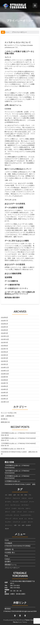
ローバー (30, 522)
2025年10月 (5, 339)
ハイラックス (8, 515)
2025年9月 (4, 342)
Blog (6, 555)
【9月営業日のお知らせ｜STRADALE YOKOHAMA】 (18, 433)
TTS (30, 495)
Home (7, 540)
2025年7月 (4, 349)
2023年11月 (5, 402)
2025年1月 (4, 364)
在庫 (15, 525)
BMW (10, 495)
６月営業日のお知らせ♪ (8, 449)
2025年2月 (4, 361)
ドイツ (25, 511)
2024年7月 (4, 383)
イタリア (30, 498)
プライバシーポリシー (12, 568)
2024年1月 (4, 399)
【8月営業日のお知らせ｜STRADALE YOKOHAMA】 (18, 438)
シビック (7, 508)
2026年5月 (4, 327)
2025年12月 (5, 336)
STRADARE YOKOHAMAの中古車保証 (18, 546)
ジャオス (14, 508)
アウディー (8, 498)
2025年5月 (4, 355)
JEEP (14, 495)
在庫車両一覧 (9, 549)
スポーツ (28, 508)
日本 (19, 525)
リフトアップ (16, 522)
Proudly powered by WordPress (13, 620)
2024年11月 (5, 370)
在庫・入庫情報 (6, 416)
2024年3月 (4, 392)
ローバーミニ (8, 525)
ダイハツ (7, 511)
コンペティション (15, 505)
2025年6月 (4, 352)
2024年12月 (5, 367)
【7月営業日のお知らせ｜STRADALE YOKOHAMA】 (18, 443)
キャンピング (24, 501)
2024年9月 (4, 377)
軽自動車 (28, 525)
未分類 (3, 419)
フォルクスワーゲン (25, 515)
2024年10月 (5, 374)
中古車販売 (8, 543)
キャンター (16, 501)
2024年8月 (4, 380)
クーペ (7, 505)
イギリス (24, 498)
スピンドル (21, 508)
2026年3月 (4, 333)
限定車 (7, 528)
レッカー (24, 522)
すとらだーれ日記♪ (7, 413)
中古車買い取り (10, 552)
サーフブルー (25, 505)
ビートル (16, 515)
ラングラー (8, 522)
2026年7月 (4, 320)
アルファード (16, 498)
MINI (25, 495)
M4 (22, 495)
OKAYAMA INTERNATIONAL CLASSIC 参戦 (16, 452)
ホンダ (21, 518)
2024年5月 (4, 389)
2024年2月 (4, 395)
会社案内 (8, 561)
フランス (15, 518)
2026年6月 (4, 324)
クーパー (31, 501)
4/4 (6, 495)
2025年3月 (4, 358)
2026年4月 (4, 330)
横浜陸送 (8, 608)
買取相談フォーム (11, 564)
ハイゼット (31, 511)
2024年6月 (4, 386)
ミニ (25, 518)
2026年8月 (4, 317)
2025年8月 (4, 345)
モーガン (30, 518)
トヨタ (13, 511)
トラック (19, 511)
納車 (23, 525)
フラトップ (8, 518)
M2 (18, 495)
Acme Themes (22, 622)
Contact (7, 559)
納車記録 (4, 422)
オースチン (8, 501)
